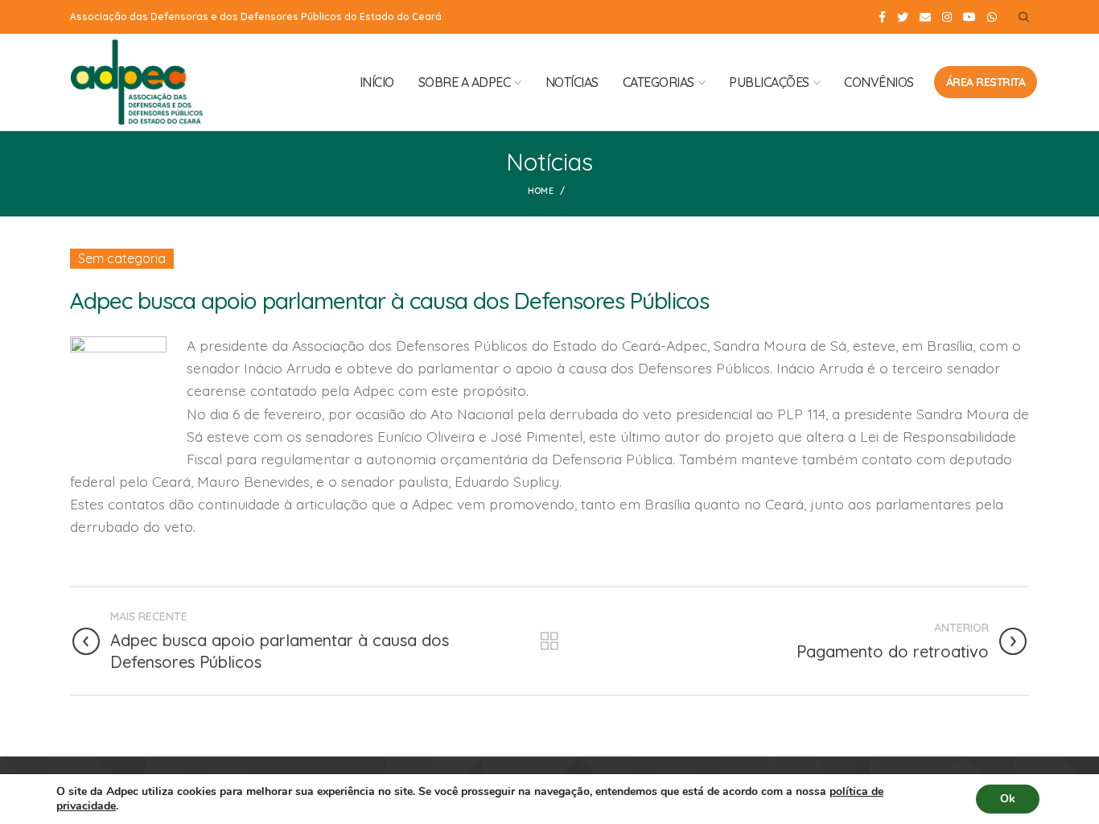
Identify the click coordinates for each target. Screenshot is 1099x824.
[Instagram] (946, 16)
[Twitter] (902, 16)
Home (541, 190)
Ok (1007, 798)
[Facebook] (882, 16)
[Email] (925, 16)
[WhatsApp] (992, 16)
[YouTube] (969, 16)
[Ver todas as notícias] (549, 641)
